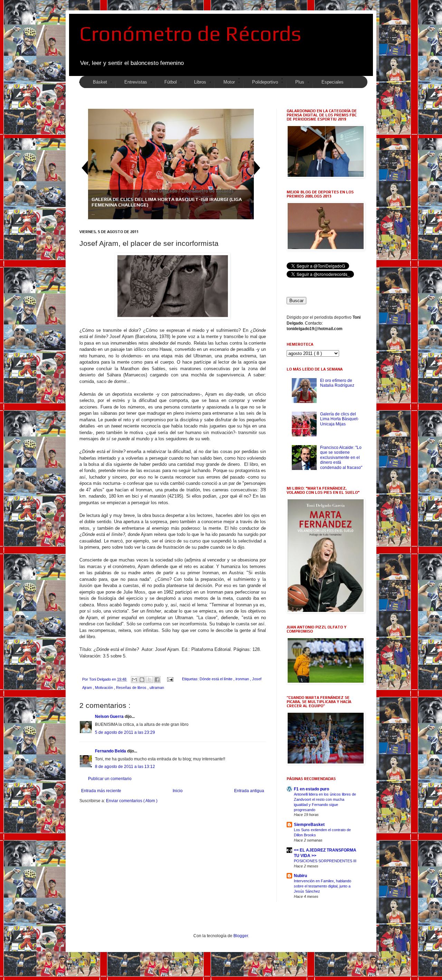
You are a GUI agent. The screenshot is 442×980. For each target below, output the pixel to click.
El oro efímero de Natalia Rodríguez (337, 383)
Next (257, 167)
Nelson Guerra (110, 716)
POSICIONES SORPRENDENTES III (325, 861)
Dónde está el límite (216, 679)
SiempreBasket (309, 824)
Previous (84, 167)
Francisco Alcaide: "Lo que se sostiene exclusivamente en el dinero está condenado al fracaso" (341, 457)
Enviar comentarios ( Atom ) (131, 800)
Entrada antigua (249, 790)
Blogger (240, 935)
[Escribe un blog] (141, 679)
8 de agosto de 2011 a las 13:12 (125, 766)
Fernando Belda (111, 751)
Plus (299, 82)
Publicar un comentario (110, 778)
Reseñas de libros (131, 687)
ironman (243, 679)
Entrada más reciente (101, 790)
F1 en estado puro (311, 789)
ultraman (157, 687)
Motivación (104, 687)
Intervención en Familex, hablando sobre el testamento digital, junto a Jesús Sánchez (322, 886)
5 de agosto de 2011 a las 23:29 (125, 732)
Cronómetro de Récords (190, 33)
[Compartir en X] (149, 679)
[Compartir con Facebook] (157, 679)
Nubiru (300, 875)
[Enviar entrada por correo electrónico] (169, 679)
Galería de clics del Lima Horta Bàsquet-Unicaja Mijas (339, 419)
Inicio (178, 790)
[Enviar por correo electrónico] (134, 679)
